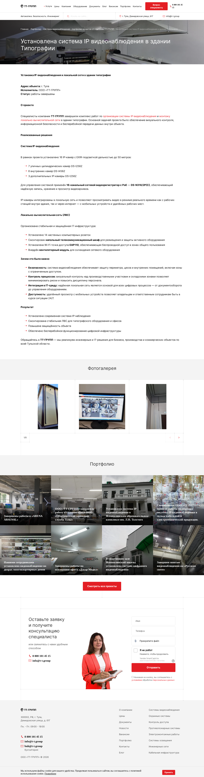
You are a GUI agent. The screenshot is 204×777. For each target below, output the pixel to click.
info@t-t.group (172, 16)
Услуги (49, 6)
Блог (104, 6)
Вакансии (113, 6)
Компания (66, 6)
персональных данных (164, 680)
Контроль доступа (159, 722)
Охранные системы (159, 716)
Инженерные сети (159, 746)
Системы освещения (160, 740)
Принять (168, 772)
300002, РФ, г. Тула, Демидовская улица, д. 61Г (35, 719)
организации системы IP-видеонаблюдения (129, 116)
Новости (124, 728)
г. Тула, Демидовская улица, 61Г (137, 16)
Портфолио (125, 6)
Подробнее (50, 774)
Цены (56, 6)
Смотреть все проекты (102, 586)
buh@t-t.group (33, 746)
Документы (94, 6)
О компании (125, 709)
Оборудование (80, 6)
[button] (178, 437)
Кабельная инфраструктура (164, 752)
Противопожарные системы (164, 728)
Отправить (153, 667)
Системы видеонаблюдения (164, 709)
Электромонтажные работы (164, 734)
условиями (137, 680)
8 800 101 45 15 (41, 655)
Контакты (137, 6)
